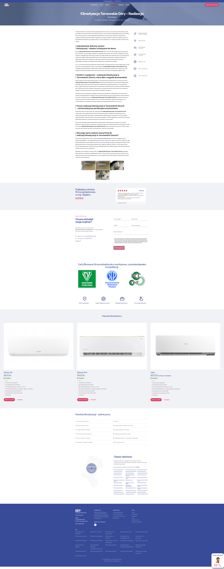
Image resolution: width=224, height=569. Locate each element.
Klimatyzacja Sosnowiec (142, 469)
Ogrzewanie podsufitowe (96, 551)
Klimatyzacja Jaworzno (118, 477)
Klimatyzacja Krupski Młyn (119, 494)
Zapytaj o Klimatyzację (212, 5)
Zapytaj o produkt (9, 399)
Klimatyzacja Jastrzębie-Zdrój (131, 478)
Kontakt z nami (135, 520)
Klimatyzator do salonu (81, 540)
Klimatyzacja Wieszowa (142, 490)
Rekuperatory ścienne (80, 555)
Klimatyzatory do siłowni (141, 540)
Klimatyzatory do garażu (96, 536)
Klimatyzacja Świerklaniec (131, 490)
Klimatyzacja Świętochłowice (129, 486)
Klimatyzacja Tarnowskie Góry (142, 480)
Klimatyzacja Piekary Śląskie (130, 483)
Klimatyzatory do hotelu (141, 531)
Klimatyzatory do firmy (81, 536)
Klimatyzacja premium (110, 545)
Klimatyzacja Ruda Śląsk (142, 473)
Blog (133, 518)
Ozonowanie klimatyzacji (119, 516)
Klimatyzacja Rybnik (130, 473)
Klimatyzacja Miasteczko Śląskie (142, 488)
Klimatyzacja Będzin (118, 482)
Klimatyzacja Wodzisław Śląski (142, 486)
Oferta (107, 4)
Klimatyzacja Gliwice (118, 471)
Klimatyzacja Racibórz (142, 482)
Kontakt (128, 4)
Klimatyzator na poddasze (127, 540)
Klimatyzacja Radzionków (131, 488)
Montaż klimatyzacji (118, 512)
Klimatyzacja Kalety (141, 492)
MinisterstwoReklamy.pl (114, 561)
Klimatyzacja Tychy (118, 474)
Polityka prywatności (137, 522)
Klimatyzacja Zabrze (141, 471)
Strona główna (98, 20)
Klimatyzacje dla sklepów (126, 551)
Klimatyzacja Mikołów (118, 488)
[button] (93, 421)
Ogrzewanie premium (80, 551)
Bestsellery (113, 4)
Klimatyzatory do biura (126, 531)
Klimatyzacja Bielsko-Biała (131, 471)
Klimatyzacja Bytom (118, 473)
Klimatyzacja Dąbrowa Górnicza (130, 475)
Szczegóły (20, 399)
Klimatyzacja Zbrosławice (142, 494)
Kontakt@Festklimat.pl (107, 1)
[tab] (93, 421)
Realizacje (121, 4)
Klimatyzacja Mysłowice (142, 477)
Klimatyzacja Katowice (118, 469)
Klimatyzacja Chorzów (142, 474)
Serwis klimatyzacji (117, 514)
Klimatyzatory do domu (96, 531)
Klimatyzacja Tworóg (118, 490)
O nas (101, 4)
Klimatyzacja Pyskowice (119, 492)
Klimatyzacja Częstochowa (131, 469)
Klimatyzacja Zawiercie (118, 485)
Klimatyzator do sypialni (96, 540)
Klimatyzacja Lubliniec (130, 494)
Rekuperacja (116, 518)
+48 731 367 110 (117, 1)
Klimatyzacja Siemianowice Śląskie (119, 480)
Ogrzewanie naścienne (111, 551)
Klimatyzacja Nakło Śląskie (131, 492)
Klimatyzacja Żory (129, 480)
